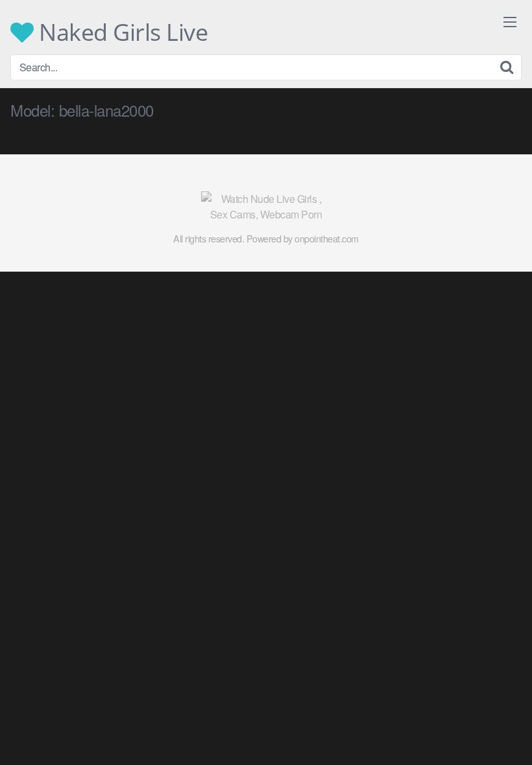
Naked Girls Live (121, 32)
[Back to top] (496, 723)
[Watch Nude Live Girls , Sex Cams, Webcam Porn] (266, 206)
